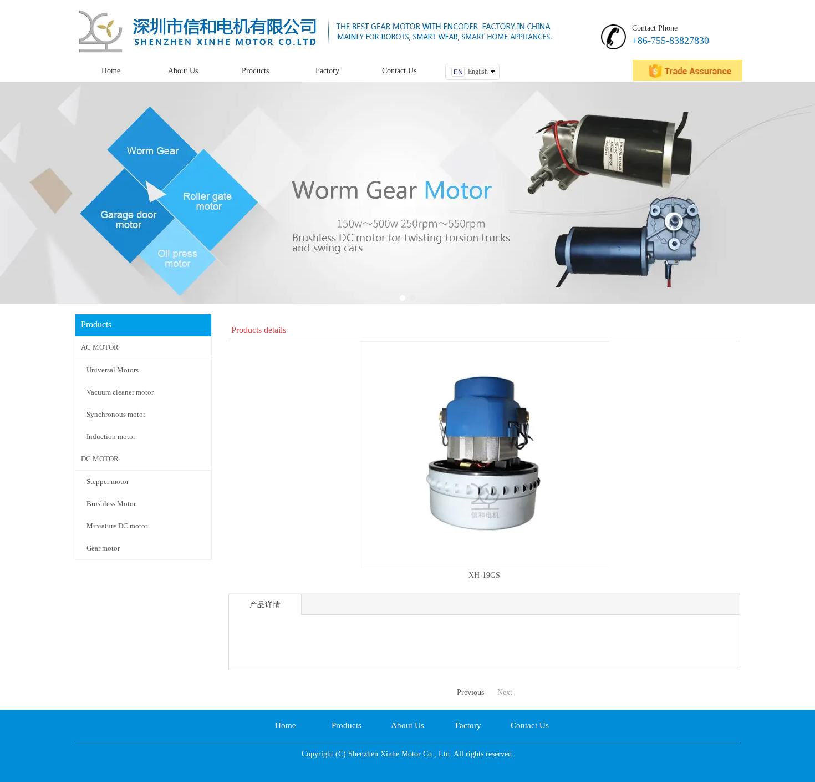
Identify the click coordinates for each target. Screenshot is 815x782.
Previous (470, 692)
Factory (468, 725)
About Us (407, 725)
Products (346, 725)
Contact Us (530, 725)
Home (285, 725)
